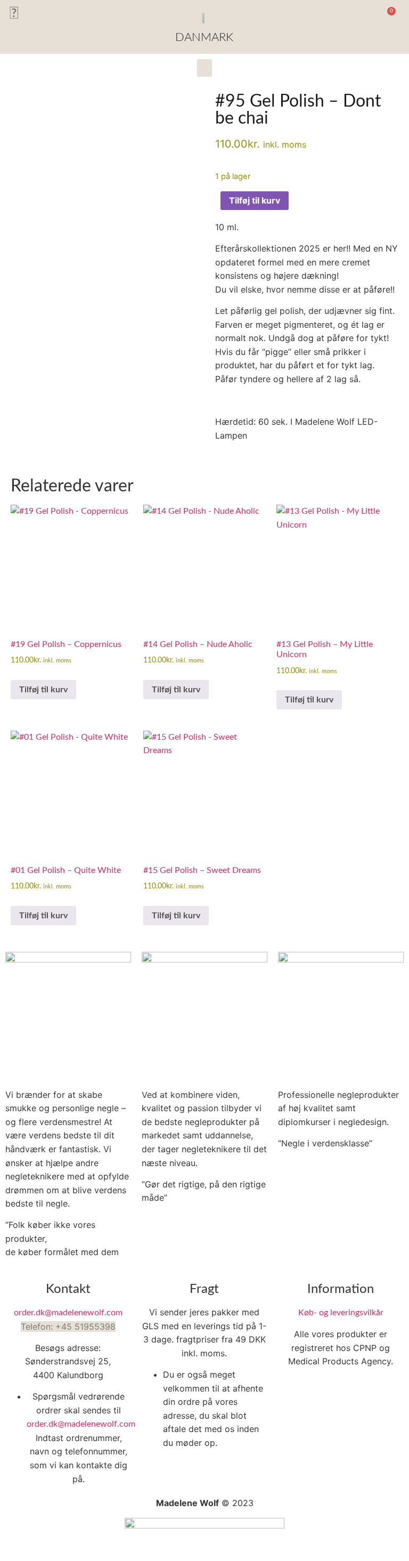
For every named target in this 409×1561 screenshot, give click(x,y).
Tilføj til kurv (254, 200)
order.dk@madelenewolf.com (68, 1312)
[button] (361, 16)
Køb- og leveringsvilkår (340, 1312)
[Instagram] (13, 13)
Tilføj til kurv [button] (43, 689)
